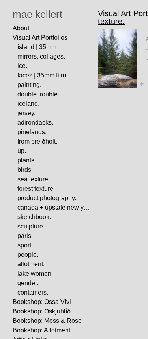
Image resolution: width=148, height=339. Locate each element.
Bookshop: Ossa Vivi (42, 301)
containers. (32, 292)
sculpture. (31, 226)
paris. (25, 235)
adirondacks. (35, 122)
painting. (29, 84)
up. (21, 150)
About (21, 28)
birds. (25, 169)
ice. (22, 66)
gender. (27, 283)
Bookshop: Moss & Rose (47, 320)
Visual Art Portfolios (40, 37)
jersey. (26, 113)
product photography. (46, 198)
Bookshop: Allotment (41, 330)
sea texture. (33, 179)
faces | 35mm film (41, 75)
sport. (25, 245)
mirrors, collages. (41, 56)
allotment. (31, 264)
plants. (26, 160)
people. (27, 254)
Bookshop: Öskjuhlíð (42, 311)
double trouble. (38, 94)
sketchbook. (34, 217)
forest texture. (36, 188)
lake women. (35, 273)
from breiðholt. (37, 141)
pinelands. (32, 132)
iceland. (28, 103)
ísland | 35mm (36, 47)
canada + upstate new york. (54, 207)
